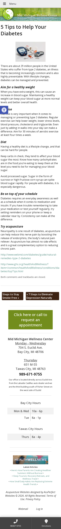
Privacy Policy (33, 499)
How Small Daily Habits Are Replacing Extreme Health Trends (31, 483)
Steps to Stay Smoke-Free (11, 296)
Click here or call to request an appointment (30, 319)
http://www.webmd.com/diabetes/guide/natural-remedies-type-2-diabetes (29, 256)
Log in (39, 509)
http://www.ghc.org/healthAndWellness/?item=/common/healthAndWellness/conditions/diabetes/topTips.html (30, 267)
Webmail (23, 509)
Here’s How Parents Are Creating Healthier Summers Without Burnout (31, 471)
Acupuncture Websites (18, 492)
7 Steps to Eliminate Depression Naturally (39, 296)
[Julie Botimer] (30, 15)
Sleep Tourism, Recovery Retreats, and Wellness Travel (31, 477)
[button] (4, 110)
